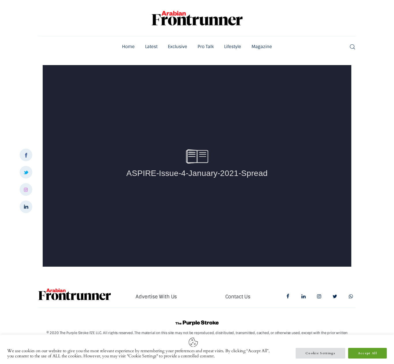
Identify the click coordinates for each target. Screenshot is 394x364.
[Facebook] (26, 155)
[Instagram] (26, 189)
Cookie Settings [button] (320, 353)
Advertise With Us (156, 296)
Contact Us (237, 296)
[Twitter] (26, 172)
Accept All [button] (367, 353)
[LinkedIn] (26, 206)
